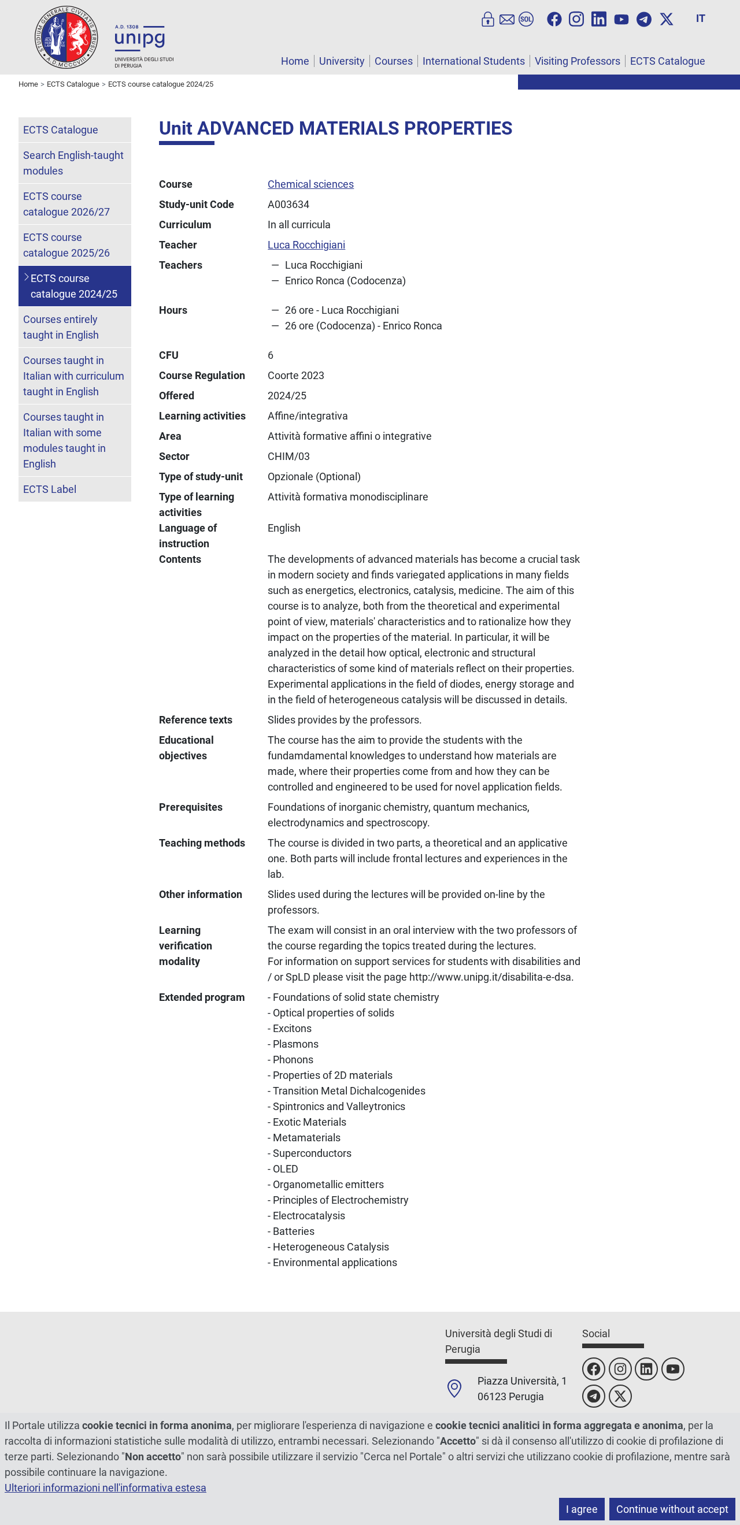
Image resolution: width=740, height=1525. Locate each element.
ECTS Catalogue (667, 61)
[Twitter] (666, 17)
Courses (394, 61)
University (342, 61)
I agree (582, 1509)
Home (295, 61)
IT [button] (700, 18)
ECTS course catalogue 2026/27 (66, 204)
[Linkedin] (598, 17)
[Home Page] (104, 37)
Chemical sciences (311, 184)
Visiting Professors (577, 61)
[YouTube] (621, 17)
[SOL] (526, 17)
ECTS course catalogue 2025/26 (66, 245)
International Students (474, 61)
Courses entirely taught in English (61, 327)
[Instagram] (576, 17)
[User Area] (487, 17)
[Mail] (507, 17)
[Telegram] (644, 17)
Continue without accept (672, 1509)
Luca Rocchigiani (306, 245)
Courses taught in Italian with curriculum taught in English (73, 376)
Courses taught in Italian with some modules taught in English (64, 440)
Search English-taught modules (73, 163)
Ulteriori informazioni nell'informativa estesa (105, 1488)
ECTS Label (49, 489)
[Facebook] (554, 17)
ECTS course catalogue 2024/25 (74, 286)
